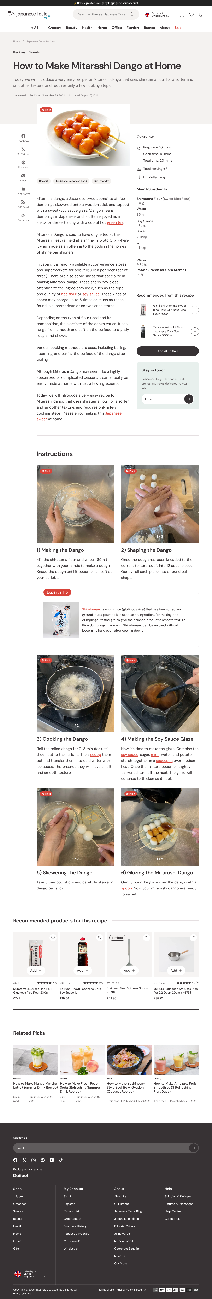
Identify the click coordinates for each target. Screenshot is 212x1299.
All (36, 27)
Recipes (19, 52)
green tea (115, 222)
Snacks (18, 1211)
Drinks (17, 1078)
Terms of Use (106, 1289)
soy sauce (91, 294)
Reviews (119, 1256)
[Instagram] (33, 1160)
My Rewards (72, 1241)
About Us (120, 1196)
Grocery (54, 27)
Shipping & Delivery (178, 1196)
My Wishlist (71, 1211)
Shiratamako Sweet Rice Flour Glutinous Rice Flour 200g (32, 990)
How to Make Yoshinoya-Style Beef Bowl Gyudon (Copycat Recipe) (126, 1087)
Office (117, 27)
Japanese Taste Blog (128, 1211)
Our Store (120, 1263)
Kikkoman (65, 983)
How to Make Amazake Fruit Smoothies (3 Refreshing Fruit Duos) (175, 1087)
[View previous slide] (130, 504)
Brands (149, 27)
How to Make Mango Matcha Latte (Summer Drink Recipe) (35, 1085)
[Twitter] (24, 1160)
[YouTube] (52, 1160)
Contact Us (172, 1219)
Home (102, 27)
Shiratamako (91, 609)
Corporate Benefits (127, 1248)
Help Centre (173, 1211)
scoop (95, 754)
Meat (110, 1078)
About (165, 27)
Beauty (71, 27)
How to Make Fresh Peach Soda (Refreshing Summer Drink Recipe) (80, 1087)
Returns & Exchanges (179, 1204)
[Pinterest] (43, 1160)
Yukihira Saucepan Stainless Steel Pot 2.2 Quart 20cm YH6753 (176, 990)
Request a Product (76, 1233)
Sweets (34, 52)
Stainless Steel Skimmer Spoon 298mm (127, 990)
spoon (126, 888)
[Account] (181, 14)
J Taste (18, 1196)
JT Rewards (122, 1233)
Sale (178, 27)
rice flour (69, 294)
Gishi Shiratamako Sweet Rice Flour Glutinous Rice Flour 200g (169, 310)
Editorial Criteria (125, 1226)
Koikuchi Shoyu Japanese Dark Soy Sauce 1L (80, 990)
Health (87, 27)
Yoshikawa (160, 983)
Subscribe (188, 399)
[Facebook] (15, 1160)
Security (141, 1289)
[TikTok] (61, 1160)
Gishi (16, 983)
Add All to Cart (168, 351)
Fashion (133, 27)
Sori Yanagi (113, 982)
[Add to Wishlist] (53, 938)
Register (69, 1204)
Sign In (68, 1196)
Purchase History (75, 1226)
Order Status (72, 1219)
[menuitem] (34, 27)
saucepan (164, 760)
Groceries (19, 1204)
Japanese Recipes (126, 1219)
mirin (155, 754)
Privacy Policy (125, 1289)
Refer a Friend (123, 1241)
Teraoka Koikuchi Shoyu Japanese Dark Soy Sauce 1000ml (168, 331)
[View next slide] (190, 504)
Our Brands (121, 1204)
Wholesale (71, 1248)
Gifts (16, 1248)
